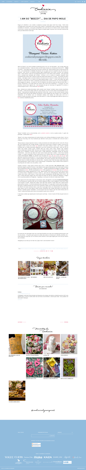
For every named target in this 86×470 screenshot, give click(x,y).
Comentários (36, 445)
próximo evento (45, 133)
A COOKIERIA (9, 1)
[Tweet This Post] (46, 251)
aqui (38, 86)
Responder (20, 299)
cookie (53, 248)
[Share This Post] (48, 251)
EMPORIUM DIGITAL (81, 468)
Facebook (65, 170)
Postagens (35, 443)
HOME (3, 1)
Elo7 (65, 155)
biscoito (23, 248)
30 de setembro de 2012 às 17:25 (24, 293)
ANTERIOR (20, 322)
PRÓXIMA (66, 322)
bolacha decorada (47, 248)
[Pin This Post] (50, 251)
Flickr (27, 170)
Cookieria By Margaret (9, 468)
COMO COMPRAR (24, 1)
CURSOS (16, 1)
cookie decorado (60, 248)
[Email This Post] (52, 251)
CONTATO (32, 1)
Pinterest (55, 170)
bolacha (40, 248)
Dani (19, 97)
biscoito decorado (29, 248)
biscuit (36, 248)
